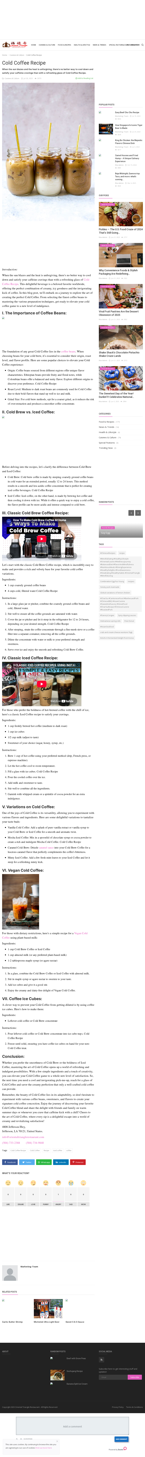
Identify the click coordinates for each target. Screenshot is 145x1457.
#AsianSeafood (107, 626)
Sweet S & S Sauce (75, 1322)
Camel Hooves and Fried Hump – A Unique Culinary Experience (127, 158)
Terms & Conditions (134, 1407)
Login (125, 45)
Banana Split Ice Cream (77, 1384)
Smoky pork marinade (109, 587)
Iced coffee (57, 1150)
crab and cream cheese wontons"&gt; (116, 632)
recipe (122, 553)
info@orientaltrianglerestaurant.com (23, 1137)
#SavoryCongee (107, 615)
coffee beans (68, 351)
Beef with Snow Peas (76, 1358)
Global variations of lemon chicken (115, 592)
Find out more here (44, 1448)
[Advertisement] (72, 20)
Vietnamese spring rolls (110, 621)
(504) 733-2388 (11, 1143)
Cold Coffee (35, 1150)
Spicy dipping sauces (127, 615)
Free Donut (129, 621)
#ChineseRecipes (107, 553)
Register (135, 45)
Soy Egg (105, 532)
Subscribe (134, 1377)
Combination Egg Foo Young (112, 581)
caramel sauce (46, 847)
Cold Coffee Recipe (18, 1150)
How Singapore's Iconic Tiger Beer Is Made (128, 126)
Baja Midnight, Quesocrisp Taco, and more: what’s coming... (127, 176)
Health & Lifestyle (82, 45)
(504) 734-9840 (35, 1143)
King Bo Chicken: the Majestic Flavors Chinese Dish (128, 141)
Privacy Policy (118, 1407)
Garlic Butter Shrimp (12, 1322)
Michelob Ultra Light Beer (46, 1322)
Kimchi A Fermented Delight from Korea (117, 638)
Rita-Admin (119, 165)
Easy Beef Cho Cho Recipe (127, 112)
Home (33, 45)
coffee (68, 1150)
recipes (131, 581)
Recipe (46, 1150)
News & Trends (99, 45)
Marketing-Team (29, 1266)
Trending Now (106, 447)
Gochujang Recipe (75, 1371)
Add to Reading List (85, 78)
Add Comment (121, 1439)
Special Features (116, 45)
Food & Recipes (64, 45)
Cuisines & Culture (47, 45)
